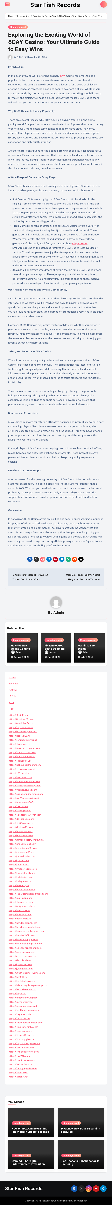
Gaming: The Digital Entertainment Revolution (28, 1162)
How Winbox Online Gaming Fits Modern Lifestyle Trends (30, 1130)
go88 (11, 702)
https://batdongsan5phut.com (25, 927)
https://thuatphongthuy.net (23, 1026)
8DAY (62, 75)
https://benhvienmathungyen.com (26, 931)
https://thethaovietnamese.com (26, 1022)
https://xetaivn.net (18, 1076)
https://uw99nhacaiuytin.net (24, 798)
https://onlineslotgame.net (23, 731)
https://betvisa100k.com (22, 935)
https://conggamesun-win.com (25, 814)
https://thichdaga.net (20, 744)
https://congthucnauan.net (23, 956)
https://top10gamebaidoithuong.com (28, 893)
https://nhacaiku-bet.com (22, 843)
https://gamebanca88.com (23, 848)
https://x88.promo (18, 806)
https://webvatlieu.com (21, 1064)
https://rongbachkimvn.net (23, 739)
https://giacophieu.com (21, 968)
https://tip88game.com (21, 823)
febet (11, 708)
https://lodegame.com (20, 881)
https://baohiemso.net (20, 918)
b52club (13, 696)
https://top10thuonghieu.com (24, 1043)
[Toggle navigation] (7, 4)
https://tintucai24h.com (21, 1035)
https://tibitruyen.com (20, 1031)
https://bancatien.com (20, 777)
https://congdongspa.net (22, 951)
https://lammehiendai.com (22, 989)
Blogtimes (65, 1200)
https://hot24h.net (19, 976)
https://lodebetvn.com (21, 877)
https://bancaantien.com (22, 756)
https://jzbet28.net (19, 864)
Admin (20, 57)
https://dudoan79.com (21, 827)
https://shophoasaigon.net (23, 1006)
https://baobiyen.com (20, 914)
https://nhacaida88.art (21, 831)
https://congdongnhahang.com (25, 947)
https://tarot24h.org (19, 1018)
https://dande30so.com (21, 818)
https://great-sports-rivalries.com (27, 972)
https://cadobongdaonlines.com (26, 793)
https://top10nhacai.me (21, 727)
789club (13, 689)
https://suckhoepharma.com (24, 1010)
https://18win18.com (19, 715)
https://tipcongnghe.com (22, 1039)
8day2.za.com (80, 243)
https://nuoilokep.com (20, 897)
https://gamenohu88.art (21, 852)
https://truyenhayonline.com (24, 1051)
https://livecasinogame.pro (23, 868)
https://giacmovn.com (20, 964)
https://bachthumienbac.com (24, 781)
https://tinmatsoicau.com (22, 752)
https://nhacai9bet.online (22, 889)
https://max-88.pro (19, 885)
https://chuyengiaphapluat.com (25, 943)
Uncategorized (18, 27)
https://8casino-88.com (21, 719)
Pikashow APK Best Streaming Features (54, 648)
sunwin (12, 677)
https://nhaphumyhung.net (23, 997)
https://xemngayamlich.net (23, 1068)
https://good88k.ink (19, 860)
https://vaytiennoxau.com (22, 1060)
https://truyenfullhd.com (21, 1047)
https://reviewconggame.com (24, 748)
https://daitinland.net (20, 960)
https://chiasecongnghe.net (23, 939)
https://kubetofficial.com (22, 872)
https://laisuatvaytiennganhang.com (28, 985)
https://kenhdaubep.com (22, 981)
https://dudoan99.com (21, 835)
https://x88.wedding (19, 773)
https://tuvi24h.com (19, 1055)
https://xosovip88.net (20, 735)
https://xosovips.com (20, 810)
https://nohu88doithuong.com (25, 764)
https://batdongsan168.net (23, 922)
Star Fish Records (55, 4)
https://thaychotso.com (21, 902)
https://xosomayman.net (22, 769)
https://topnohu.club (20, 760)
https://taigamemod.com (22, 1014)
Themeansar (80, 1200)
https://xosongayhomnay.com (25, 785)
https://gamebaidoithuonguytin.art (27, 839)
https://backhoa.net (19, 910)
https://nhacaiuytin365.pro (23, 802)
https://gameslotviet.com (22, 856)
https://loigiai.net (17, 993)
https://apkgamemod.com (22, 906)
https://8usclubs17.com (21, 723)
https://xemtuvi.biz (18, 1072)
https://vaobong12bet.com (23, 789)
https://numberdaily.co (21, 1001)
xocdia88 (13, 683)
